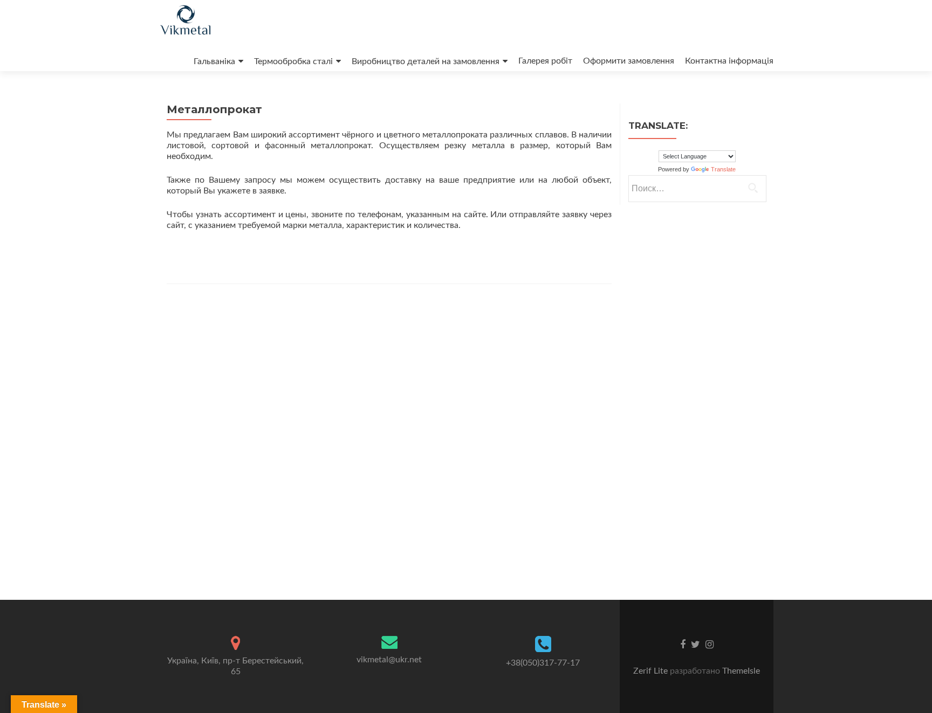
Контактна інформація (729, 61)
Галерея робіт (545, 61)
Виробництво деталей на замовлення (425, 61)
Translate (723, 169)
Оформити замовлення (628, 61)
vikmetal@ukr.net (389, 659)
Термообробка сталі (293, 61)
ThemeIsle (741, 671)
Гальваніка (214, 61)
